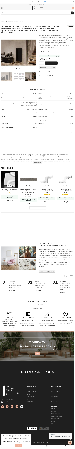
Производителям (55, 399)
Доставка (53, 411)
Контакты (29, 404)
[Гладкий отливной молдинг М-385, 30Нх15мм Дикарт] (65, 179)
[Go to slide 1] (16, 68)
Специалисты (30, 396)
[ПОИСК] (72, 13)
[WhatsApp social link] (48, 76)
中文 (52, 423)
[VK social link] (50, 76)
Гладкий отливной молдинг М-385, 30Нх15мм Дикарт (65, 191)
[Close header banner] (73, 2)
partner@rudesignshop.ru (53, 274)
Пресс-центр (30, 401)
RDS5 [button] (45, 1)
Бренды (29, 394)
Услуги (53, 389)
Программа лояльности (33, 399)
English (53, 421)
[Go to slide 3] (19, 68)
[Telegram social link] (52, 76)
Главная (3, 21)
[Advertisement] (37, 141)
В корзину (51, 63)
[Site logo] (37, 8)
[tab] (33, 89)
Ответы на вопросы (56, 416)
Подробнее (12, 290)
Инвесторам (54, 401)
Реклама (53, 394)
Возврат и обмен (55, 413)
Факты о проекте (31, 391)
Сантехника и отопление (15, 21)
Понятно (18, 445)
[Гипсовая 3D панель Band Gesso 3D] (9, 179)
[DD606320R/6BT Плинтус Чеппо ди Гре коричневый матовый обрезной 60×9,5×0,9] (28, 179)
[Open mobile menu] (1, 8)
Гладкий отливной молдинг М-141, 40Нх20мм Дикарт (47, 191)
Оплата (53, 408)
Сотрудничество (55, 391)
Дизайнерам (54, 396)
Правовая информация (57, 418)
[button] (2, 52)
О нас (28, 389)
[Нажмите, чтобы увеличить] (3, 67)
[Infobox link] (73, 8)
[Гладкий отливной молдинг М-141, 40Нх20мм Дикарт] (46, 179)
